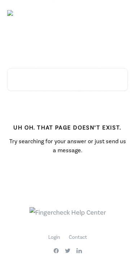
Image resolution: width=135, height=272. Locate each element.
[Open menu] (121, 13)
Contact (78, 237)
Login (54, 237)
